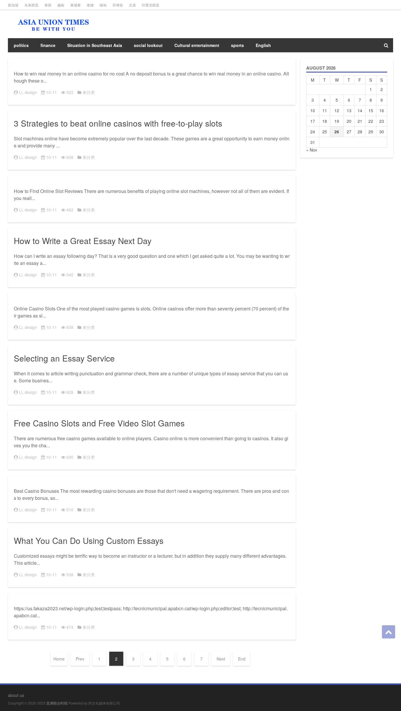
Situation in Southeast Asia (94, 45)
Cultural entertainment (196, 45)
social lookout (148, 45)
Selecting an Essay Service (64, 358)
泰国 (47, 4)
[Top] (388, 631)
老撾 (90, 4)
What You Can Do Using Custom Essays (89, 540)
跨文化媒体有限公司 (104, 702)
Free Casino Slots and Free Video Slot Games (99, 423)
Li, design (28, 92)
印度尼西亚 (150, 4)
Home (59, 659)
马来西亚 (31, 4)
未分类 (88, 92)
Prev (80, 659)
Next (221, 659)
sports (237, 45)
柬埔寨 (75, 4)
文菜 (132, 4)
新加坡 (13, 4)
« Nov (311, 150)
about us (16, 695)
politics (21, 45)
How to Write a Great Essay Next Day (82, 240)
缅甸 (103, 4)
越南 (60, 4)
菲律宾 (117, 4)
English (263, 45)
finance (48, 45)
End (241, 659)
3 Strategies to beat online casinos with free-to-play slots (118, 123)
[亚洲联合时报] (52, 18)
